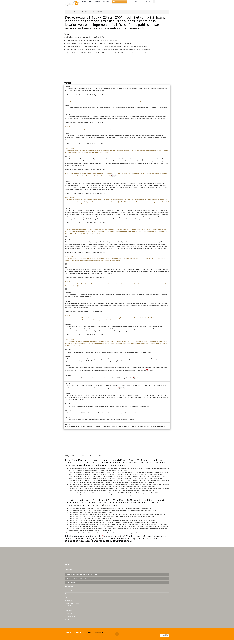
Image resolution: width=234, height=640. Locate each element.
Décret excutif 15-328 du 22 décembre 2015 (92, 223)
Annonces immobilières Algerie (94, 632)
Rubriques (98, 1)
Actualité (67, 620)
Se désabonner (69, 600)
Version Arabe (69, 613)
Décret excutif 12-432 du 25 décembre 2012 (92, 193)
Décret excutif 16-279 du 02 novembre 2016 (92, 169)
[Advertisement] (117, 68)
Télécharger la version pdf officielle (83, 535)
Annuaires (106, 1)
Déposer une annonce (119, 2)
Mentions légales (70, 591)
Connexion (147, 1)
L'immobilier (68, 610)
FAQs (66, 597)
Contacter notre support (72, 594)
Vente (90, 1)
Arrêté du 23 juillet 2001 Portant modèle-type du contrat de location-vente (90, 512)
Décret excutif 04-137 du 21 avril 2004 (90, 311)
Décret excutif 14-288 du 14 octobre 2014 (91, 277)
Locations (84, 1)
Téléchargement (70, 616)
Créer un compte (136, 1)
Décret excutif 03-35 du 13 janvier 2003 (91, 95)
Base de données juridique (73, 603)
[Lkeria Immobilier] (72, 3)
